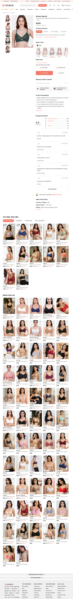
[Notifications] (50, 5)
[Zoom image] (22, 31)
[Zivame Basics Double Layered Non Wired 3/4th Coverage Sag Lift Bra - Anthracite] (22, 254)
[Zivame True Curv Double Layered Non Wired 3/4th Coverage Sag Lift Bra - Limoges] (22, 232)
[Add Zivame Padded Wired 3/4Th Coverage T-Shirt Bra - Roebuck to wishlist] (40, 479)
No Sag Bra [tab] (63, 31)
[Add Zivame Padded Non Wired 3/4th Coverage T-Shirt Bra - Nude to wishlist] (40, 367)
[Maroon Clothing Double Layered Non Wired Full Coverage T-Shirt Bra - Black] (49, 306)
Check (66, 83)
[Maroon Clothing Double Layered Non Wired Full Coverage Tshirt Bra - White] (9, 418)
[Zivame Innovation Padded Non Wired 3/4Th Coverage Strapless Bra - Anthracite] (22, 277)
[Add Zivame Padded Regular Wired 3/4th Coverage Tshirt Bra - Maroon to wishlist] (54, 344)
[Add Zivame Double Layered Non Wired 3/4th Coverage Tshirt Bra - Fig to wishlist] (27, 322)
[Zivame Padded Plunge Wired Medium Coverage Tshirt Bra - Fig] (36, 463)
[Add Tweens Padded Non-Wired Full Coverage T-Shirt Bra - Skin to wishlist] (13, 502)
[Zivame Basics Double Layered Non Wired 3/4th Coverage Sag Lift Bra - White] (49, 232)
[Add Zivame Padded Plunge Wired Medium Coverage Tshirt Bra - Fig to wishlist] (40, 457)
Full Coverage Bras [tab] (39, 220)
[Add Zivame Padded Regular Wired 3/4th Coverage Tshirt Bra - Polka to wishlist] (54, 434)
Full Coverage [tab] (54, 31)
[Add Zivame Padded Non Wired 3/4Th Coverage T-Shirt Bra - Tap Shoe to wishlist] (67, 322)
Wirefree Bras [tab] (28, 220)
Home (4, 12)
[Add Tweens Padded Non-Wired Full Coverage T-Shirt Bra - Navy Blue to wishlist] (40, 299)
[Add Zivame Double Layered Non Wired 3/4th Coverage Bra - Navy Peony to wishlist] (67, 457)
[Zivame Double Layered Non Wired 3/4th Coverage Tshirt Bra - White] (49, 486)
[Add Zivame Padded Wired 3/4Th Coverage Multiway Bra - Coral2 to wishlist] (13, 547)
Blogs (27, 1)
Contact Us (43, 1)
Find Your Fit (62, 67)
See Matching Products (50, 37)
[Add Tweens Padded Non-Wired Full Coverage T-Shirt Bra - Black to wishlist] (27, 412)
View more (39, 110)
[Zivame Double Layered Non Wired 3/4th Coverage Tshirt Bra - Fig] (22, 328)
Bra (8, 12)
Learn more (39, 37)
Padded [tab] (39, 31)
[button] (34, 5)
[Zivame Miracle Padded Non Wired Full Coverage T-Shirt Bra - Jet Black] (9, 306)
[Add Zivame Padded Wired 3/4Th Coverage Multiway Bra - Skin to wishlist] (67, 547)
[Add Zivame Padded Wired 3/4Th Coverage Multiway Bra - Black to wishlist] (40, 389)
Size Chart (45, 67)
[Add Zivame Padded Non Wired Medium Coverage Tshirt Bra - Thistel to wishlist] (40, 344)
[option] (7, 18)
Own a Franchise (66, 1)
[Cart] (58, 5)
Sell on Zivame (57, 1)
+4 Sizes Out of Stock (41, 62)
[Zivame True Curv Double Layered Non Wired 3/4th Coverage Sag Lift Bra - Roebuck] (36, 254)
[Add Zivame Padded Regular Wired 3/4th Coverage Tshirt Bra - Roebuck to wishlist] (27, 547)
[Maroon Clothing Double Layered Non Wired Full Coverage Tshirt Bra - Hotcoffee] (9, 328)
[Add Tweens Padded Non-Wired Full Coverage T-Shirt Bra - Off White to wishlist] (27, 299)
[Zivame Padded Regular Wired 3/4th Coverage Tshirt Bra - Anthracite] (62, 373)
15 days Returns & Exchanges (61, 88)
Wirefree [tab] (46, 31)
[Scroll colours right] (67, 53)
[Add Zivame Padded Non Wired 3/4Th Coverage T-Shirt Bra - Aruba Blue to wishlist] (67, 412)
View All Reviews (52, 189)
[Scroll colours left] (37, 53)
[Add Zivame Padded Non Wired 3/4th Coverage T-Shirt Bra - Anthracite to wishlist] (27, 524)
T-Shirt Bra (13, 12)
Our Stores (50, 1)
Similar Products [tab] (8, 220)
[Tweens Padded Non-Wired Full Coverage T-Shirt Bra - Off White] (22, 306)
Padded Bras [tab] (19, 220)
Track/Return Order (34, 1)
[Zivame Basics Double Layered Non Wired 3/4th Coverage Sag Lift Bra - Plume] (62, 232)
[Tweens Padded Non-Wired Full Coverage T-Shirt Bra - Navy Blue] (36, 306)
